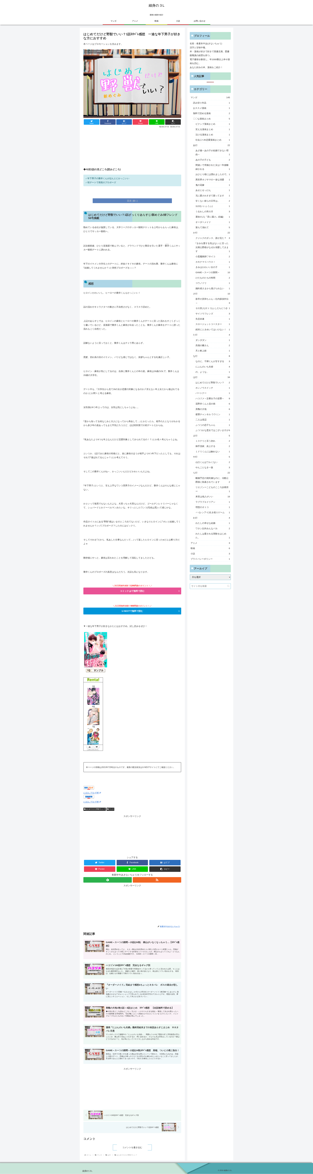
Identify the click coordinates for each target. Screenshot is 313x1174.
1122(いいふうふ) (213, 206)
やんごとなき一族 (213, 467)
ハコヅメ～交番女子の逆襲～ (213, 398)
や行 (211, 457)
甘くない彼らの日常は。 (213, 201)
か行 (211, 232)
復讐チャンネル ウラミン (213, 414)
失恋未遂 (213, 319)
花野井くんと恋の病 (213, 404)
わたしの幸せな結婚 (213, 523)
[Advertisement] (132, 147)
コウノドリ (213, 283)
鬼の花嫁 (213, 185)
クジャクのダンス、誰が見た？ (213, 238)
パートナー (213, 393)
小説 (210, 553)
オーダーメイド (213, 222)
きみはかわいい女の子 (213, 267)
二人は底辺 (213, 419)
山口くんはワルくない (213, 462)
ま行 (211, 435)
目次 (129, 200)
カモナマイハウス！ (213, 262)
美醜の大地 (213, 409)
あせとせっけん (213, 190)
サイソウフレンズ (213, 313)
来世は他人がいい (213, 496)
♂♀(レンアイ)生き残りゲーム (213, 512)
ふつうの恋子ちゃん (213, 425)
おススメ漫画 (211, 108)
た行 (211, 335)
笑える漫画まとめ (213, 129)
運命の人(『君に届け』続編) (213, 217)
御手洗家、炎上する (213, 446)
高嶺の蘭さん (213, 345)
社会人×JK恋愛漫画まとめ (213, 140)
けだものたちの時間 (213, 278)
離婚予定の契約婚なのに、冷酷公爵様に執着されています (213, 480)
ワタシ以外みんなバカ (213, 528)
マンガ (111, 809)
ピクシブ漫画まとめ (213, 124)
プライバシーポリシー (210, 559)
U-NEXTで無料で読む (132, 611)
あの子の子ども (213, 160)
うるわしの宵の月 (213, 211)
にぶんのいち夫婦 (213, 366)
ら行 (211, 473)
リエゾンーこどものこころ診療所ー (213, 489)
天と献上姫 (213, 350)
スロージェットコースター (213, 324)
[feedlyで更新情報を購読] (107, 880)
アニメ (210, 543)
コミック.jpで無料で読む (132, 591)
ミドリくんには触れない (213, 451)
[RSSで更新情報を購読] (157, 880)
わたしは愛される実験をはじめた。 (213, 536)
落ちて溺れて (213, 227)
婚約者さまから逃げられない (213, 288)
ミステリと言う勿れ (213, 441)
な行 (211, 356)
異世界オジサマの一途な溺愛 (213, 179)
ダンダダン (213, 340)
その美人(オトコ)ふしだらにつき (213, 308)
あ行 (211, 145)
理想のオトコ (213, 507)
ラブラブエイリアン (213, 502)
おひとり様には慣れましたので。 (213, 174)
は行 (211, 377)
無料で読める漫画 (211, 113)
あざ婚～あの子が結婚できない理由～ (213, 152)
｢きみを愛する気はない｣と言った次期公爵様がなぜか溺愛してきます (213, 247)
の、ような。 (213, 372)
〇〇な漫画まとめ (211, 119)
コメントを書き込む (132, 1147)
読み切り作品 (211, 103)
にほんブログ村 (91, 793)
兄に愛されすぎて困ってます (213, 195)
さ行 (211, 293)
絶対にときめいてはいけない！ (213, 329)
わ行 (211, 518)
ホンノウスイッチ (213, 388)
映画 (210, 548)
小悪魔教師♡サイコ (213, 256)
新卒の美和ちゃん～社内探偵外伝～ (213, 301)
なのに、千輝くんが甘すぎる (213, 361)
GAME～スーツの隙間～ (213, 272)
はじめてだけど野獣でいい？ (95, 809)
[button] (173, 122)
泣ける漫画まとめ (213, 134)
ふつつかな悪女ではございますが (213, 430)
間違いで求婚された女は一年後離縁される (213, 167)
